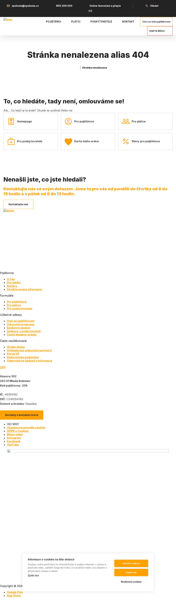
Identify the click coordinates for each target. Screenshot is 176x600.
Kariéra (12, 286)
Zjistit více (33, 575)
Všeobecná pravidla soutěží (26, 427)
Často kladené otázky (22, 334)
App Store (14, 595)
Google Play (15, 592)
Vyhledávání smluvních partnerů (29, 350)
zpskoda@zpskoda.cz (25, 5)
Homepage (24, 121)
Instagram (14, 438)
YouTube (13, 444)
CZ (90, 10)
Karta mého (157, 30)
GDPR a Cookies (18, 431)
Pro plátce (139, 121)
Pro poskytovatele (29, 141)
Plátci (75, 21)
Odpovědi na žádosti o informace (29, 360)
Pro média (13, 282)
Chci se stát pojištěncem (156, 21)
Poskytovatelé (101, 21)
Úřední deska (16, 347)
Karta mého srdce (86, 141)
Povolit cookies (131, 563)
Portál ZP (13, 354)
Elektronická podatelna (23, 357)
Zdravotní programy (21, 324)
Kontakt (128, 21)
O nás (11, 279)
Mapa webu (15, 434)
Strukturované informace (24, 289)
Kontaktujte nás (18, 204)
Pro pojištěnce (84, 121)
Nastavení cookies (131, 581)
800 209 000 (64, 5)
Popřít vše (131, 572)
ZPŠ (2, 367)
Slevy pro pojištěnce (146, 141)
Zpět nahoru (169, 593)
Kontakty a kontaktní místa (21, 414)
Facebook (13, 441)
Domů (77, 67)
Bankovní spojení (18, 327)
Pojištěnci (53, 21)
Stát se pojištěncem (20, 321)
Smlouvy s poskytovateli (24, 331)
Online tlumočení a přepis (105, 5)
